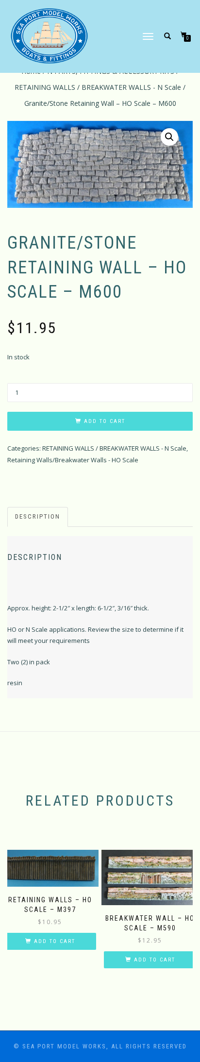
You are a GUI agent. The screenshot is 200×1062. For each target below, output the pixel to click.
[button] (169, 137)
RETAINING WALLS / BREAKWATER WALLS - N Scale (98, 87)
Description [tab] (37, 516)
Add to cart (104, 421)
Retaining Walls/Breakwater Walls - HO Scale (72, 459)
